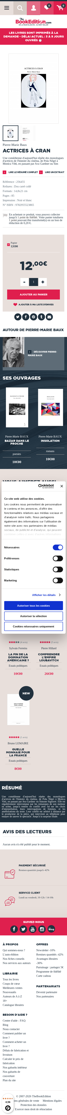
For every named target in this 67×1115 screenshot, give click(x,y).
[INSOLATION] (50, 407)
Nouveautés (9, 992)
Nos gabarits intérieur (15, 1067)
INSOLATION (50, 440)
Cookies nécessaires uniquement (33, 626)
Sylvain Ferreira (18, 648)
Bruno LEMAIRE (18, 743)
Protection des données (33, 1104)
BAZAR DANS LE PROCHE (17, 442)
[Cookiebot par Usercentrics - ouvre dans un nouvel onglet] (40, 486)
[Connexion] (33, 10)
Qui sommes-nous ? (14, 950)
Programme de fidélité (48, 971)
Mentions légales (52, 1100)
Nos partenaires (45, 996)
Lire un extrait (54, 172)
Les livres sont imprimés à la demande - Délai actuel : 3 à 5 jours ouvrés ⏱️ (33, 36)
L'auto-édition (10, 954)
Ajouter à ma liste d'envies (36, 304)
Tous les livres (11, 979)
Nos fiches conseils (13, 958)
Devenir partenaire (46, 992)
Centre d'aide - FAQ (14, 1020)
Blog (5, 1024)
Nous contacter (11, 1029)
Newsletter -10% (45, 950)
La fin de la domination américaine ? (18, 657)
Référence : (9, 181)
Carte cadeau (43, 975)
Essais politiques (18, 665)
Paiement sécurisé (32, 865)
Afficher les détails (44, 594)
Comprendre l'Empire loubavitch (49, 657)
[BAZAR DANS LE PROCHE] (16, 407)
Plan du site (9, 1080)
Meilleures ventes (12, 987)
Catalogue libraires (13, 1004)
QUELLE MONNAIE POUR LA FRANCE (18, 752)
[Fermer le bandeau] (61, 486)
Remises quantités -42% (49, 954)
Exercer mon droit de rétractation (33, 1109)
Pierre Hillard (48, 648)
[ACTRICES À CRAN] (34, 121)
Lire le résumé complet (23, 172)
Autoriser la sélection (33, 615)
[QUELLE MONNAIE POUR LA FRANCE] (18, 709)
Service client (29, 892)
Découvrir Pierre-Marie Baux (42, 354)
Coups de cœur (11, 983)
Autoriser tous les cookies (33, 605)
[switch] (58, 558)
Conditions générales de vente (22, 1100)
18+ (5, 1000)
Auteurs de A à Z (12, 996)
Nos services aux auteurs (17, 963)
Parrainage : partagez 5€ (49, 967)
